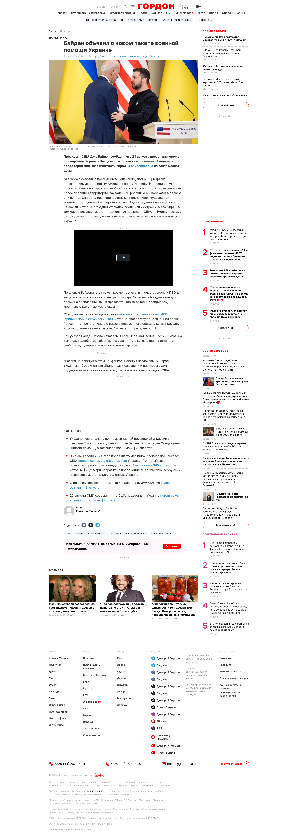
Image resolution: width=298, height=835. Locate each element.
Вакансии (225, 658)
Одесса (121, 671)
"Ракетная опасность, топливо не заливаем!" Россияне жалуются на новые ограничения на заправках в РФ (224, 415)
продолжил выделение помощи (102, 461)
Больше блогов (226, 105)
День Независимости (136, 533)
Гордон (52, 31)
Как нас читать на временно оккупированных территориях (231, 690)
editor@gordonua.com (183, 764)
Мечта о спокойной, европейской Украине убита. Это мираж (223, 82)
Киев (120, 658)
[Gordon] (156, 6)
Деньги (53, 671)
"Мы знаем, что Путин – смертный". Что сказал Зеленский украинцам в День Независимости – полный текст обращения (226, 397)
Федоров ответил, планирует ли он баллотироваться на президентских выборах (228, 313)
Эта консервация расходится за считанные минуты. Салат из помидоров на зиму (229, 626)
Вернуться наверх (231, 763)
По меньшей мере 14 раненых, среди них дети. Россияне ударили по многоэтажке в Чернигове (226, 461)
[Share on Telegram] (97, 525)
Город (120, 651)
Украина (79, 533)
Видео (213, 12)
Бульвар (156, 12)
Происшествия (58, 711)
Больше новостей (225, 525)
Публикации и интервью (88, 12)
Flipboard (163, 721)
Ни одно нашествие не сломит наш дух (223, 68)
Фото (201, 12)
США (67, 533)
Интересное (56, 725)
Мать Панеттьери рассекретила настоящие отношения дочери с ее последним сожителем (72, 607)
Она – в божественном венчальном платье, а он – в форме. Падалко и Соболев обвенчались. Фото (227, 547)
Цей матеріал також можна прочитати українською (128, 56)
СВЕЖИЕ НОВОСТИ (217, 350)
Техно (52, 698)
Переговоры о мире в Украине (139, 20)
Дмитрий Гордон (168, 658)
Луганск (122, 704)
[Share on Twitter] (90, 525)
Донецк (121, 678)
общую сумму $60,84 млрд (151, 465)
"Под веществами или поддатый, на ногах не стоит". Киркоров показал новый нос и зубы (123, 607)
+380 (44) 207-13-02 (126, 764)
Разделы (87, 651)
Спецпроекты (91, 735)
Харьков (122, 684)
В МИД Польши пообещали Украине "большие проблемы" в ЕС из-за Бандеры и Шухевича (224, 446)
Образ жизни (57, 704)
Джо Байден (115, 533)
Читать (171, 546)
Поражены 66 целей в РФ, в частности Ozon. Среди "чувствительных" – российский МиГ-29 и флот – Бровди (222, 513)
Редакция (225, 664)
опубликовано (142, 166)
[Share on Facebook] (83, 525)
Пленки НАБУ (204, 20)
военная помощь (96, 533)
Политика (65, 31)
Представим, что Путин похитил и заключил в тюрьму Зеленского (222, 53)
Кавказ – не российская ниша (225, 95)
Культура (54, 691)
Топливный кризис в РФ (101, 20)
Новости (61, 12)
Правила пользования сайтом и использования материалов (198, 658)
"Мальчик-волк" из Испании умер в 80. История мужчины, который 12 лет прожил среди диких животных (228, 234)
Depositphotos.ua (98, 791)
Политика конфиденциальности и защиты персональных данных (197, 673)
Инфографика (57, 718)
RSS (159, 728)
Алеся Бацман (166, 707)
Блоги (143, 12)
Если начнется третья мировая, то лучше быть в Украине (225, 38)
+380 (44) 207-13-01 (69, 764)
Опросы (227, 12)
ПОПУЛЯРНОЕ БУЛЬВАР (220, 534)
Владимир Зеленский (161, 533)
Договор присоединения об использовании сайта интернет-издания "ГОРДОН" (198, 689)
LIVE (169, 12)
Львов (121, 664)
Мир (51, 678)
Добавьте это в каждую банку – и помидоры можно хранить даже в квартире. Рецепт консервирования (229, 567)
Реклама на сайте (230, 671)
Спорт (53, 684)
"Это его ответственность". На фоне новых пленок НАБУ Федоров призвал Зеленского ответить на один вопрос (229, 255)
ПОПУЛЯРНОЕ (213, 221)
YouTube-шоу (91, 728)
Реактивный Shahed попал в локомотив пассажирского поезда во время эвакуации (227, 273)
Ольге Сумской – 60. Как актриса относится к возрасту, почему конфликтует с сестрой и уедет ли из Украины (228, 608)
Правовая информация (234, 678)
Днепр (121, 691)
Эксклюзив (184, 12)
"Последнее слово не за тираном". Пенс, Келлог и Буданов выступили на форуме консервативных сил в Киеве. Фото (229, 293)
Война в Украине (59, 658)
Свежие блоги (214, 31)
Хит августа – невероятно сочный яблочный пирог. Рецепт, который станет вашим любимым (228, 588)
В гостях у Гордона (122, 12)
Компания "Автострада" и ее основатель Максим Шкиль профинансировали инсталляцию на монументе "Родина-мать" (224, 365)
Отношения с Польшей (177, 20)
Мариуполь (124, 698)
